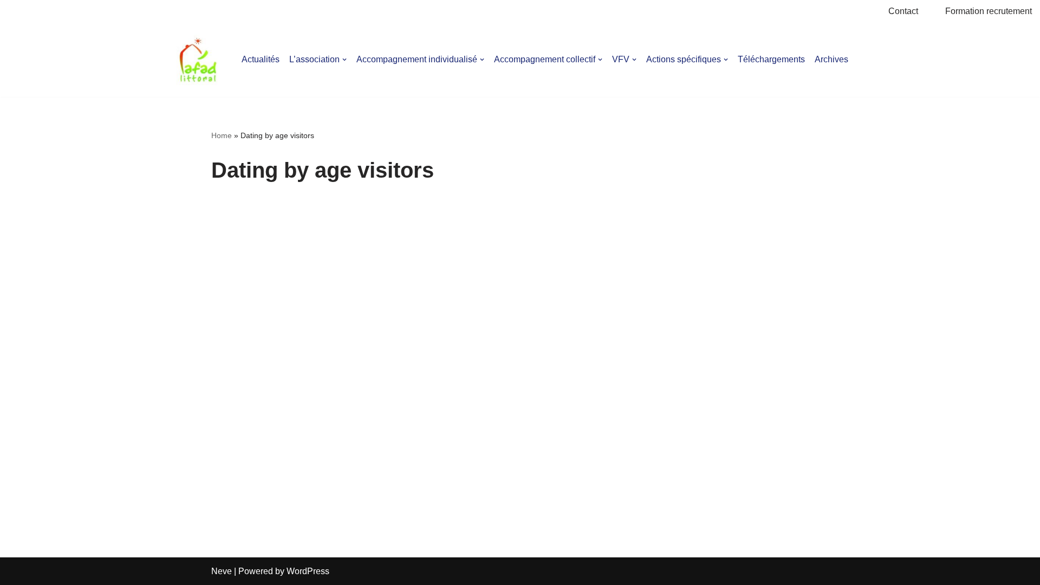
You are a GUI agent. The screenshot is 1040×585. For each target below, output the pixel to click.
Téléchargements (771, 59)
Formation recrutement (988, 11)
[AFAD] (198, 59)
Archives (831, 59)
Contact (903, 11)
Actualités (261, 59)
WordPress (308, 571)
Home (221, 135)
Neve (221, 571)
